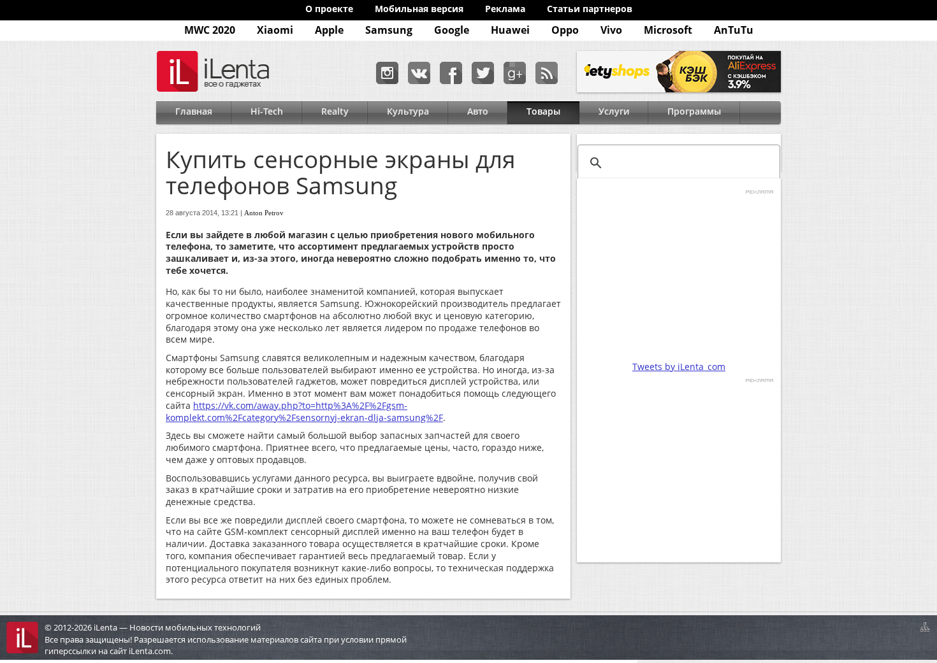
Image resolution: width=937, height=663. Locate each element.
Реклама (505, 9)
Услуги (614, 111)
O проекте (329, 9)
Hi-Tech (267, 111)
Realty (335, 111)
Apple (329, 30)
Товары (543, 111)
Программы (694, 111)
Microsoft (668, 30)
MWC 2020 (209, 30)
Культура (408, 111)
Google (451, 30)
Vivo (611, 30)
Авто (477, 111)
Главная (193, 111)
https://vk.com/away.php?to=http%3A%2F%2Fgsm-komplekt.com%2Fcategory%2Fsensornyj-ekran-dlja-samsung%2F (304, 411)
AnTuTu (733, 30)
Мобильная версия (419, 9)
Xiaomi (275, 30)
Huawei (510, 30)
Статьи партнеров (589, 9)
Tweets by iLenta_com (678, 366)
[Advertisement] (678, 275)
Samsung (388, 30)
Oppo (565, 30)
